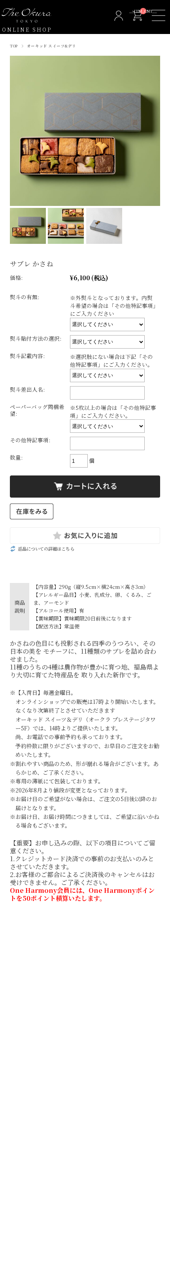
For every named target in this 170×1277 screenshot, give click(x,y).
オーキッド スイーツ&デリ (51, 46)
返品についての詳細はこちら (46, 548)
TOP (13, 46)
